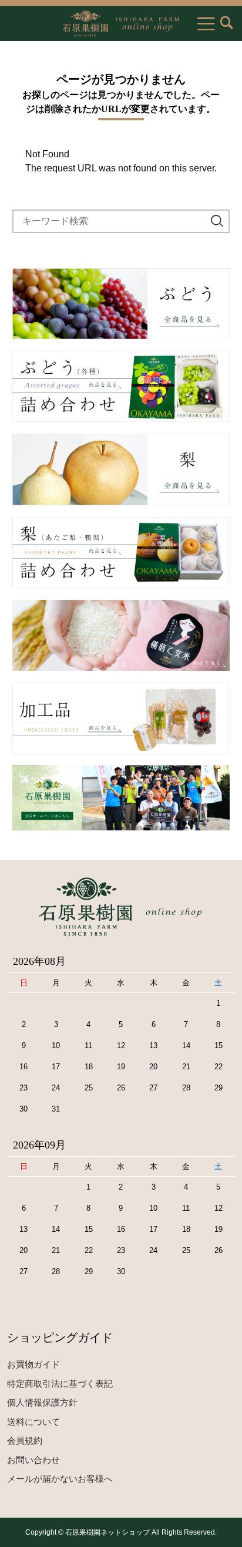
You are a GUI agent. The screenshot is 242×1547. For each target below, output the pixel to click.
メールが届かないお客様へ (60, 1479)
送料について (33, 1422)
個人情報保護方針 (42, 1402)
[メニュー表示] (206, 23)
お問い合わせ (33, 1460)
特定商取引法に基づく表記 (60, 1384)
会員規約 (24, 1440)
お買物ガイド (33, 1364)
